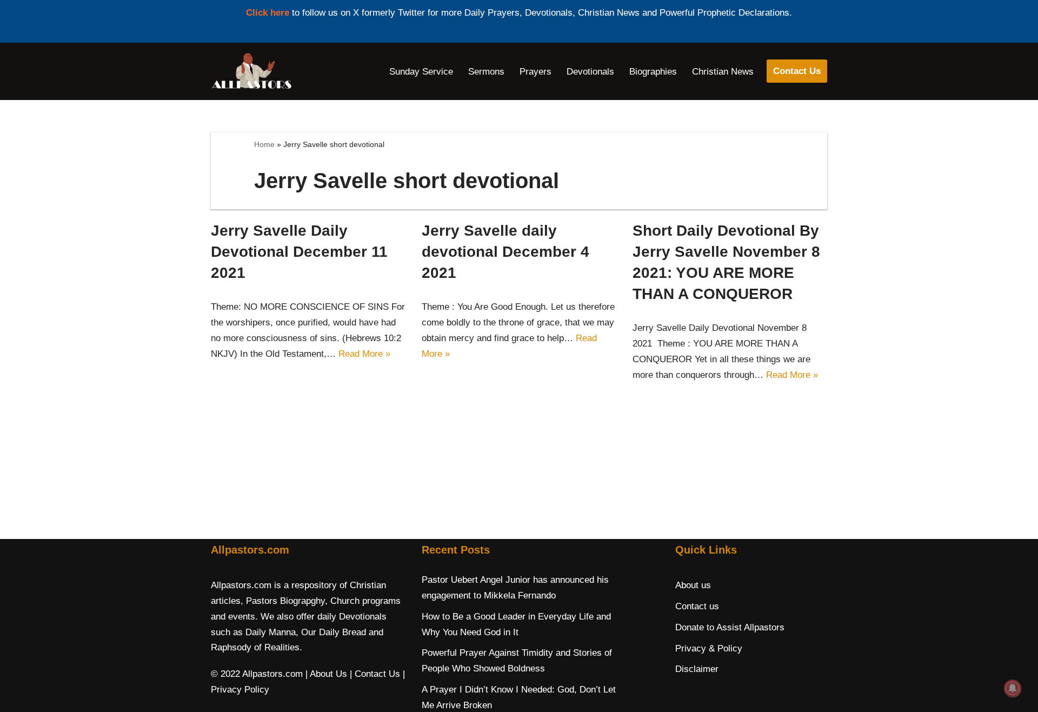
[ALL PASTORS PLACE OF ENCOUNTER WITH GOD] (251, 71)
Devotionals (590, 71)
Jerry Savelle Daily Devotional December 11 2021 (299, 251)
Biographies (653, 71)
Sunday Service (421, 71)
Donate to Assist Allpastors (729, 627)
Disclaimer (696, 669)
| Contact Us (375, 674)
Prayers (535, 71)
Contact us (697, 606)
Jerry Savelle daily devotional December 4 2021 (505, 251)
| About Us (326, 674)
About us (693, 585)
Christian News (723, 71)
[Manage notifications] (1012, 688)
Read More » (364, 354)
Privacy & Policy (708, 648)
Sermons (486, 71)
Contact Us (797, 71)
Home (264, 144)
